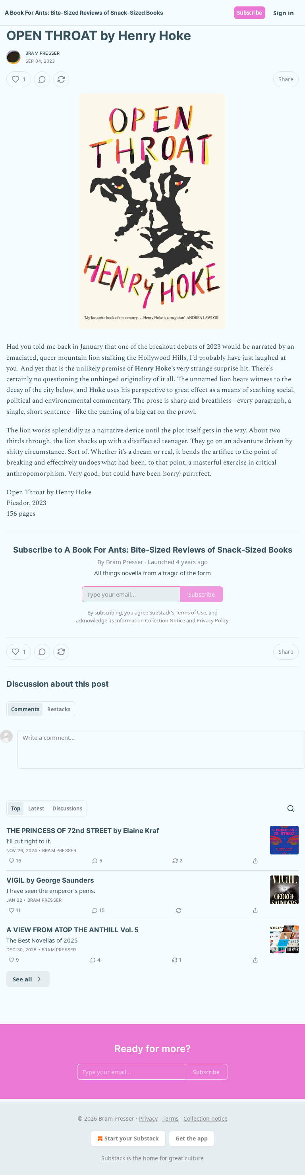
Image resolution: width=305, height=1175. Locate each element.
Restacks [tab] (58, 709)
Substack (113, 1158)
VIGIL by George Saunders (50, 880)
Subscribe (249, 12)
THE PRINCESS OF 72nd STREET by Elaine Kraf (82, 831)
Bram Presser (42, 53)
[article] (152, 846)
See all (22, 979)
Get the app (192, 1138)
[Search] (291, 808)
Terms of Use (191, 612)
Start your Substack (131, 1138)
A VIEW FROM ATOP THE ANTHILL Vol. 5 (72, 930)
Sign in (283, 13)
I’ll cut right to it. (28, 841)
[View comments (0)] (42, 79)
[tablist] (40, 709)
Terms (170, 1118)
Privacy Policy (212, 620)
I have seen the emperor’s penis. (50, 891)
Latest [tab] (36, 808)
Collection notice (205, 1118)
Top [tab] (15, 808)
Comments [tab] (25, 709)
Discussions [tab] (67, 808)
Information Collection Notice (150, 620)
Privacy (148, 1118)
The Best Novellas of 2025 (42, 940)
